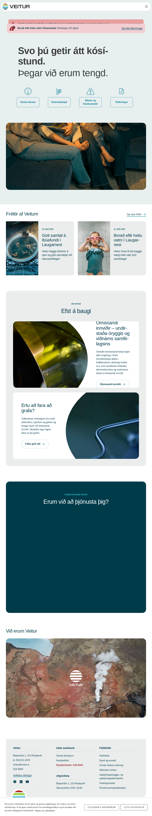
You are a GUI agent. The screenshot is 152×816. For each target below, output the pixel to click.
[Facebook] (15, 781)
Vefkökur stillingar (22, 775)
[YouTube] (27, 781)
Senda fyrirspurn (65, 755)
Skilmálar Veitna (108, 770)
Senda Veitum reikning (111, 765)
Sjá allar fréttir (134, 214)
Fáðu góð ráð (32, 444)
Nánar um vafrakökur (45, 810)
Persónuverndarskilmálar (112, 788)
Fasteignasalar (107, 783)
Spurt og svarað (107, 760)
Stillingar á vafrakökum (102, 807)
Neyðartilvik (62, 760)
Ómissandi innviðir (110, 384)
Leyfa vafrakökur (134, 807)
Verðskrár (104, 755)
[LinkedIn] (21, 781)
